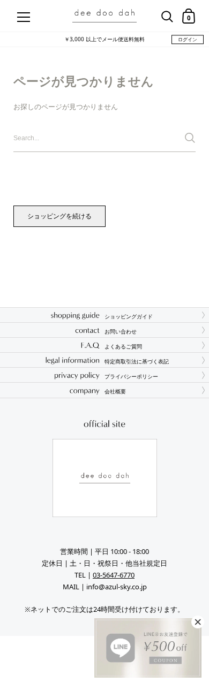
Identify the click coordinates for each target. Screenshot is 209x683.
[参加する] (190, 137)
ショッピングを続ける (59, 216)
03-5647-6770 (114, 575)
